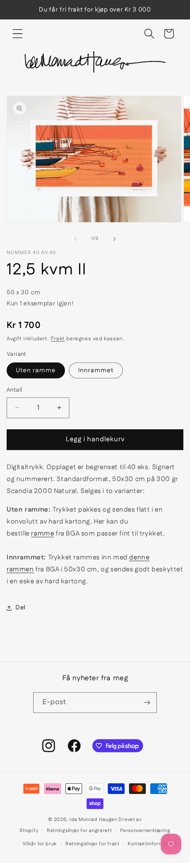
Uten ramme (36, 370)
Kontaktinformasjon (152, 844)
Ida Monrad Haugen (93, 819)
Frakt (58, 339)
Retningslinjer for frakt (92, 844)
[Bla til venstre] (75, 239)
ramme (42, 533)
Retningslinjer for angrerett (79, 830)
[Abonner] (146, 702)
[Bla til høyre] (114, 239)
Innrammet (96, 370)
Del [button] (20, 607)
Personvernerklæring (145, 830)
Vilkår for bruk (40, 844)
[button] (17, 33)
